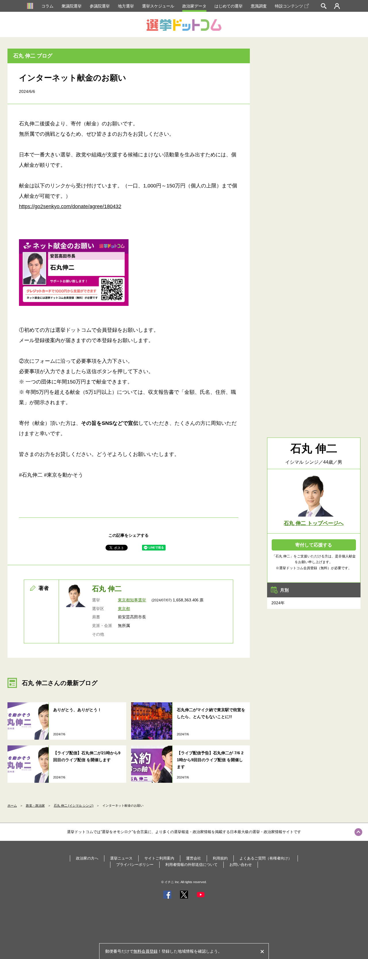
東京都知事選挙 (132, 600)
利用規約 (220, 858)
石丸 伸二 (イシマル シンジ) (73, 805)
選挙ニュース (121, 858)
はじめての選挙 (228, 6)
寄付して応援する (313, 544)
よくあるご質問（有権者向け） (265, 858)
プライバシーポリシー (135, 864)
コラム (47, 6)
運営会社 (193, 858)
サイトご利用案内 (159, 858)
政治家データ (194, 6)
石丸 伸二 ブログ (32, 56)
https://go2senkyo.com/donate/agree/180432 (70, 206)
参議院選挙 (100, 6)
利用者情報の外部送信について (191, 864)
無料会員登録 (145, 951)
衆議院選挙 (72, 6)
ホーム (12, 805)
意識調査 (259, 6)
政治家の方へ (87, 858)
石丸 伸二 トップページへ (314, 523)
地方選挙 (126, 6)
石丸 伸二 (107, 588)
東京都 (124, 608)
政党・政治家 (35, 805)
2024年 (278, 603)
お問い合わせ (240, 864)
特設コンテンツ (289, 6)
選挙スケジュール (158, 6)
